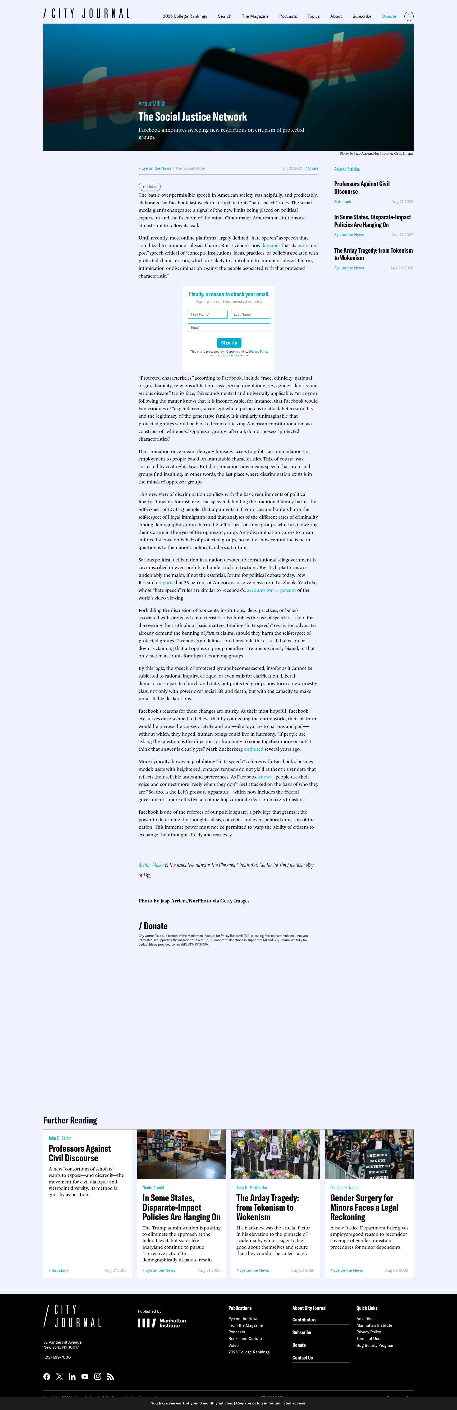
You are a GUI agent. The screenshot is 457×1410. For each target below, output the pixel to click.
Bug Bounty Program (375, 1345)
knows (264, 776)
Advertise (365, 1318)
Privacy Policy (258, 351)
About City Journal (310, 1308)
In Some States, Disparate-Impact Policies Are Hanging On (372, 221)
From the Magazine (246, 1325)
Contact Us (303, 1357)
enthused (253, 748)
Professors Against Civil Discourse (362, 187)
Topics (314, 16)
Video (234, 1345)
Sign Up (229, 342)
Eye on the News (160, 1270)
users (302, 245)
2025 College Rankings (185, 16)
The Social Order (190, 168)
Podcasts (288, 16)
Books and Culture (245, 1338)
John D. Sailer (60, 1138)
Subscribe (362, 16)
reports (165, 582)
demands (271, 245)
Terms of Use (368, 1338)
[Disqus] (228, 1028)
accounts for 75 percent (271, 589)
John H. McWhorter (251, 1187)
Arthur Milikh (152, 103)
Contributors (305, 1319)
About (336, 16)
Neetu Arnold (153, 1187)
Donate (389, 16)
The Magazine (255, 16)
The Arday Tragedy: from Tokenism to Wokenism (373, 254)
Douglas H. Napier (345, 1187)
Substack (60, 1270)
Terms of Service (227, 355)
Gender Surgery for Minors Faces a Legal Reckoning (364, 1207)
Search (224, 16)
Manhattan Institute (374, 1325)
